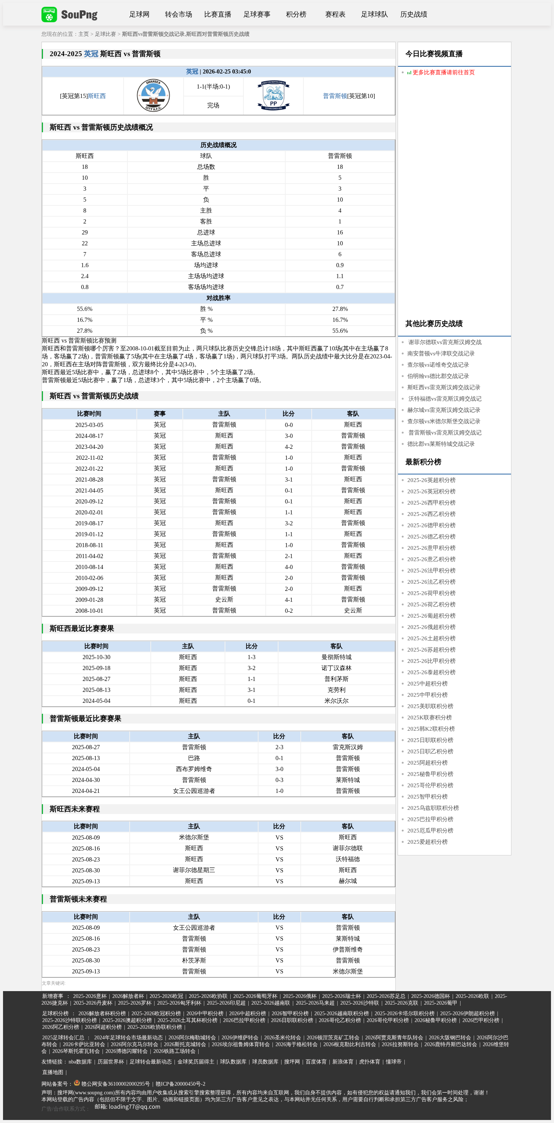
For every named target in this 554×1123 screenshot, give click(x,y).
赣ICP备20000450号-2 (180, 1084)
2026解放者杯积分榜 (102, 1013)
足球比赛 (105, 34)
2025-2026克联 (401, 1003)
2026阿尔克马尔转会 (134, 1044)
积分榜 (296, 14)
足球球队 (374, 14)
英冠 (91, 54)
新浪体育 (343, 1062)
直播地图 (52, 1072)
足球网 (139, 14)
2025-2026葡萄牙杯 (255, 996)
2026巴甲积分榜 (480, 1020)
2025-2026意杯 (90, 996)
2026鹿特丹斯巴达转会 (450, 1044)
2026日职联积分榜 (292, 1020)
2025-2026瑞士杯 (341, 996)
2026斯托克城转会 (185, 1044)
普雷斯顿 (335, 96)
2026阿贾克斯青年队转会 (394, 1037)
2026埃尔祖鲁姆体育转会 (241, 1044)
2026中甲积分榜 (205, 1013)
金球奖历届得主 (196, 1062)
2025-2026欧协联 (208, 996)
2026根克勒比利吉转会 (349, 1044)
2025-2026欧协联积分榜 (154, 1027)
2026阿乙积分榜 (60, 1027)
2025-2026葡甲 (441, 1003)
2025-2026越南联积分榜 (341, 1013)
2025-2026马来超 (315, 1003)
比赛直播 (217, 14)
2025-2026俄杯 (300, 996)
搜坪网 (292, 1062)
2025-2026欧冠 (166, 996)
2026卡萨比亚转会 (84, 1044)
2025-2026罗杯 (135, 1003)
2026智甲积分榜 (290, 1013)
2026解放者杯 (128, 996)
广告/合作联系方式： (65, 1109)
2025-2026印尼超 (226, 1003)
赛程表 (335, 14)
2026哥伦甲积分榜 (388, 1020)
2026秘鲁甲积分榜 (436, 1020)
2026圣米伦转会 (282, 1037)
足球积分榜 (55, 1013)
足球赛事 (257, 14)
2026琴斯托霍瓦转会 (76, 1051)
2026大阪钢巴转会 (450, 1037)
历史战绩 (413, 14)
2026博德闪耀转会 (127, 1051)
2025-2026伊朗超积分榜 (467, 1013)
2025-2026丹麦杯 (92, 1003)
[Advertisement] (454, 199)
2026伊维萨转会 (240, 1037)
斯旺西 (97, 96)
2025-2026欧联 (472, 996)
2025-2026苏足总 (386, 996)
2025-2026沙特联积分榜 (69, 1020)
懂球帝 (394, 1062)
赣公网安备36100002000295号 (115, 1084)
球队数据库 (233, 1062)
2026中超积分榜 (247, 1013)
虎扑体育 (369, 1062)
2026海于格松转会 (296, 1044)
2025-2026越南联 (270, 1003)
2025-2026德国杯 (430, 996)
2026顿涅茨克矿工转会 (333, 1037)
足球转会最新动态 (151, 1062)
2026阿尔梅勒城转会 (192, 1037)
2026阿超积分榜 (103, 1027)
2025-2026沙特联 (359, 1003)
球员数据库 (265, 1062)
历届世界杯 (111, 1062)
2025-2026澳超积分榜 (127, 1020)
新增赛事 (52, 996)
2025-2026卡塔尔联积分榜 (405, 1013)
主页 (83, 34)
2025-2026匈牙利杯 (179, 1003)
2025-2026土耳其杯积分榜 (187, 1020)
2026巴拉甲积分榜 (244, 1020)
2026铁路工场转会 (174, 1051)
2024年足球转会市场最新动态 (128, 1037)
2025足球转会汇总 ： (67, 1037)
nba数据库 (80, 1062)
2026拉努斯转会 (400, 1044)
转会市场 (178, 14)
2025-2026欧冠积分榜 (156, 1013)
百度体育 (316, 1062)
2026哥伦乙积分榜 (340, 1020)
